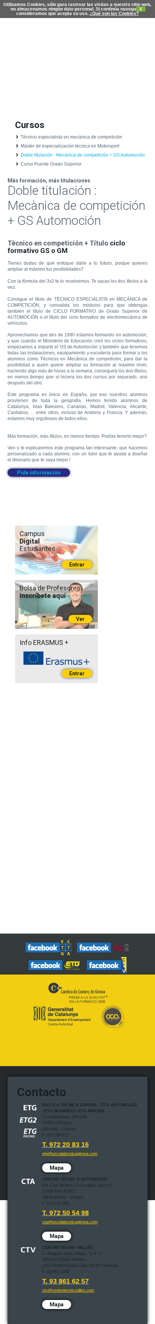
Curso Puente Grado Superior (51, 164)
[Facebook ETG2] (103, 948)
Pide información (39, 473)
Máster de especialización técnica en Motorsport (70, 146)
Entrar (77, 565)
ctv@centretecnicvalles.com (68, 1290)
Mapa (57, 1168)
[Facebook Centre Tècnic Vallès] (107, 966)
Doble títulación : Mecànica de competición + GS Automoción (83, 155)
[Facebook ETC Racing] (55, 966)
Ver (80, 619)
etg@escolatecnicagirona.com (69, 1153)
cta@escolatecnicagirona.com (69, 1222)
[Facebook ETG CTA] (48, 948)
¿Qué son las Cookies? (114, 13)
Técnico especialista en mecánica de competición (71, 137)
